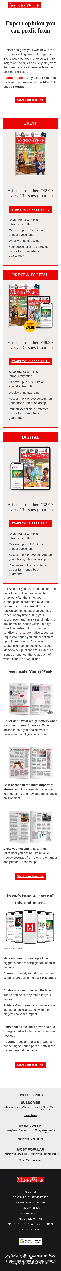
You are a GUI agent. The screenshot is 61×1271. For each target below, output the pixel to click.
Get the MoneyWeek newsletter (45, 1108)
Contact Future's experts (30, 1197)
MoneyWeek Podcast (16, 1130)
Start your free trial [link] (30, 99)
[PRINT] (30, 154)
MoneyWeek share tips (16, 1154)
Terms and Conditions (30, 1202)
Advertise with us (31, 1218)
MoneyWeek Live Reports (30, 1139)
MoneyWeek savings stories (45, 1154)
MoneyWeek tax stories (30, 1160)
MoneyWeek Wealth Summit (45, 1131)
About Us (31, 1191)
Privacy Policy (30, 1208)
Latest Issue (30, 1115)
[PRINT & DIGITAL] (30, 306)
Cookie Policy (30, 1213)
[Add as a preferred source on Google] (30, 1241)
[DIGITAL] (30, 468)
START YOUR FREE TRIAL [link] (30, 209)
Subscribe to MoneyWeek (16, 1107)
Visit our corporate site (42, 1257)
